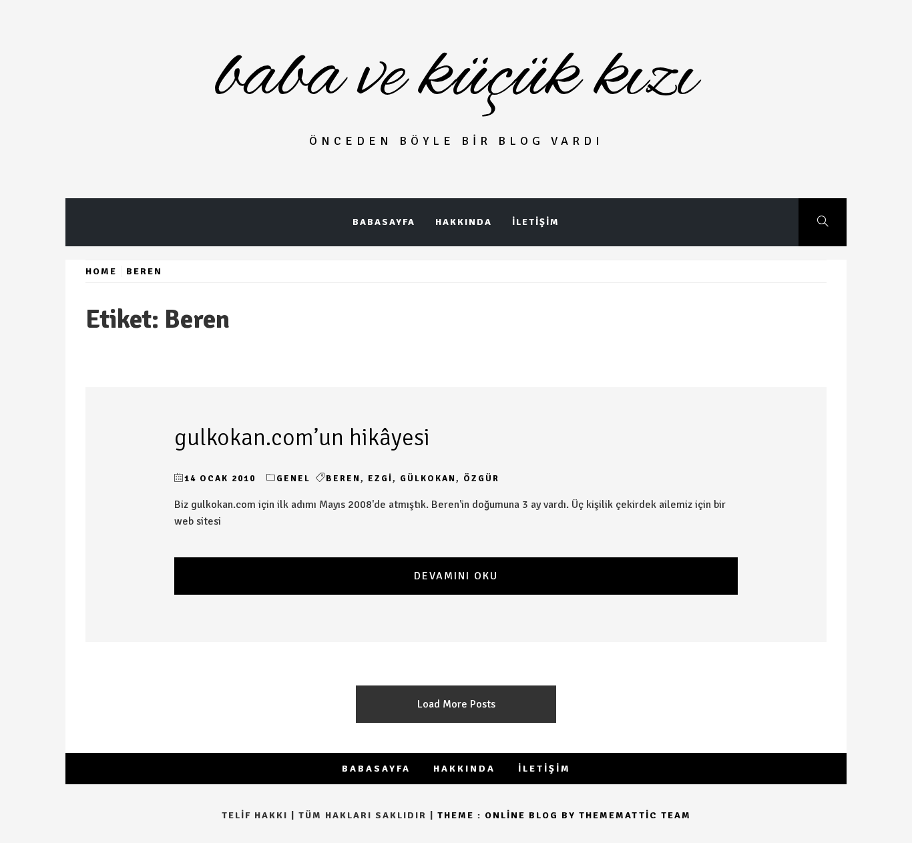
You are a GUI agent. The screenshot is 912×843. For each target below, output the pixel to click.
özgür (481, 478)
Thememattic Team (635, 815)
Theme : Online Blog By (508, 815)
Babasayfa (384, 222)
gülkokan (428, 478)
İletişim (535, 222)
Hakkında (463, 222)
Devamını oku (456, 576)
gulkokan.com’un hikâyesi (302, 437)
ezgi (380, 478)
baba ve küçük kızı (456, 77)
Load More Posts (456, 704)
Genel (293, 478)
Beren (343, 478)
